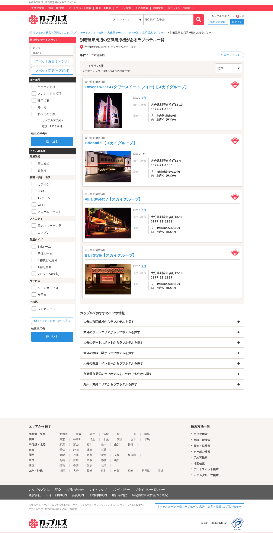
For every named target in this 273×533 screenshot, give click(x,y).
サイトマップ (98, 489)
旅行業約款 (119, 495)
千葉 (106, 439)
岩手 (92, 434)
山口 (117, 460)
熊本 (103, 470)
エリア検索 (37, 8)
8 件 (144, 97)
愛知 (62, 449)
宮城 (106, 434)
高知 (103, 465)
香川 (76, 465)
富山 (76, 444)
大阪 (62, 454)
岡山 (62, 460)
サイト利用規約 (56, 495)
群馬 (147, 439)
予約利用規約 (98, 495)
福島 (147, 434)
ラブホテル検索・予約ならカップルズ (55, 32)
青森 (78, 434)
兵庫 (76, 454)
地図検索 (158, 8)
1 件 (144, 266)
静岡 (76, 449)
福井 (103, 444)
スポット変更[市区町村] (52, 70)
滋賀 (103, 454)
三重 (103, 449)
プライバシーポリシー (150, 489)
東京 (62, 439)
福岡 (62, 470)
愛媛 (89, 465)
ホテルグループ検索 (178, 8)
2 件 (144, 210)
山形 (133, 434)
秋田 (119, 434)
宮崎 (130, 470)
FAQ (58, 489)
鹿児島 (145, 470)
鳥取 (89, 460)
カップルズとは (39, 489)
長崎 (89, 470)
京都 (89, 454)
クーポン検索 (123, 8)
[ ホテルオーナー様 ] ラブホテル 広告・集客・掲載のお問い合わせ (199, 506)
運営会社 (35, 495)
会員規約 (78, 495)
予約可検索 (141, 8)
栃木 (133, 439)
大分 (76, 470)
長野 (130, 444)
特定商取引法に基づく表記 (150, 495)
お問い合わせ (75, 489)
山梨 (117, 444)
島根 (103, 460)
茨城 (119, 439)
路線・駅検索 (56, 8)
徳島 (62, 465)
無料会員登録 (218, 21)
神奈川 (77, 439)
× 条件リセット (230, 54)
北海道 (64, 434)
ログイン (237, 21)
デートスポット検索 (79, 8)
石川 (89, 444)
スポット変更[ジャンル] (52, 61)
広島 (76, 460)
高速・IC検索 (103, 8)
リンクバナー (121, 489)
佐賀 (117, 470)
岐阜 (89, 449)
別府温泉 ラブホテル (154, 32)
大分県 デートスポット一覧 (123, 32)
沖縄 (160, 470)
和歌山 (132, 454)
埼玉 (92, 439)
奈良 (117, 454)
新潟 (62, 444)
